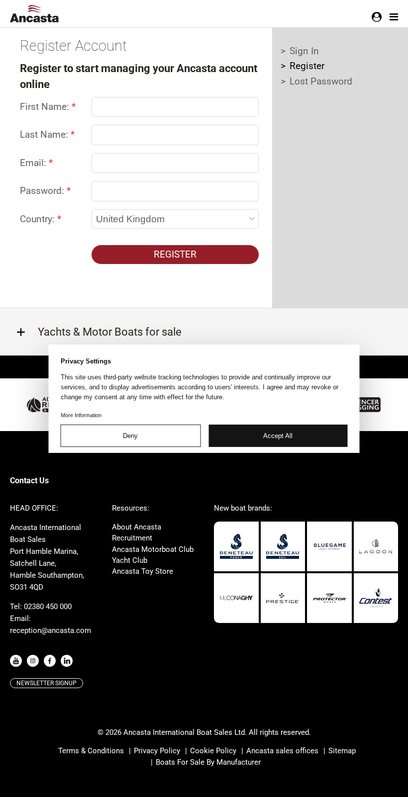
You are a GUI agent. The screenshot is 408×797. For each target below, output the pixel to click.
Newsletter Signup (46, 683)
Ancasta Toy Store (142, 571)
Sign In (304, 51)
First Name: (46, 106)
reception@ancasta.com (50, 630)
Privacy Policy (157, 750)
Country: (38, 219)
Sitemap (342, 750)
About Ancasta (136, 527)
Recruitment (132, 537)
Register (175, 254)
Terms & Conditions (91, 750)
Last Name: (45, 134)
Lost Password (321, 81)
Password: (43, 190)
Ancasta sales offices (282, 750)
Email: (34, 163)
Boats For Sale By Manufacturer (208, 762)
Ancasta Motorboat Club (153, 549)
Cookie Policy (213, 750)
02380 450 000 (48, 606)
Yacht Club (129, 560)
